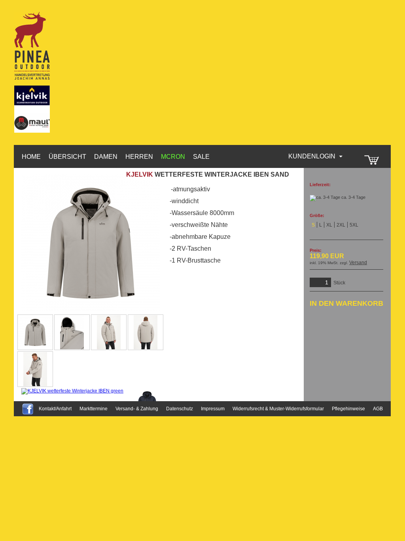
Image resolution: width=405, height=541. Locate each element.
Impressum (213, 408)
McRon (173, 156)
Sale (201, 156)
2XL (341, 225)
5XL (354, 225)
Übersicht (67, 156)
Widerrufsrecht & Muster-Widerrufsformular (278, 408)
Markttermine (93, 408)
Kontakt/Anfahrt (55, 408)
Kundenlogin (315, 156)
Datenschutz (179, 408)
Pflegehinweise (348, 408)
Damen (105, 156)
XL (329, 225)
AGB (378, 408)
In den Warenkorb (346, 303)
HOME (31, 156)
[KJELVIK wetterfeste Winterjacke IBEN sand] (35, 332)
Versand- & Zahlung (136, 408)
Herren (139, 156)
